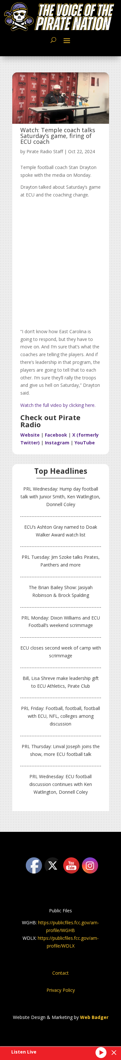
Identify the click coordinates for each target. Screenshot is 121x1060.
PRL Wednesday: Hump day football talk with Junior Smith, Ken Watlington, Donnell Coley (60, 496)
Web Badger (94, 1017)
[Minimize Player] (114, 1052)
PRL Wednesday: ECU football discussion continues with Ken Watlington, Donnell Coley (60, 784)
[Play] (101, 1052)
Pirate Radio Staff (44, 151)
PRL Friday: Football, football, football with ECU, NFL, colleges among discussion (60, 716)
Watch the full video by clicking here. (58, 405)
